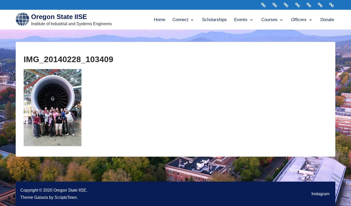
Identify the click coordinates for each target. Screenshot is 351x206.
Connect (180, 19)
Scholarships (214, 19)
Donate (327, 19)
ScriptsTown (65, 197)
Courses (269, 19)
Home (159, 19)
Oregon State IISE (59, 17)
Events (240, 19)
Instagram (320, 193)
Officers (299, 19)
